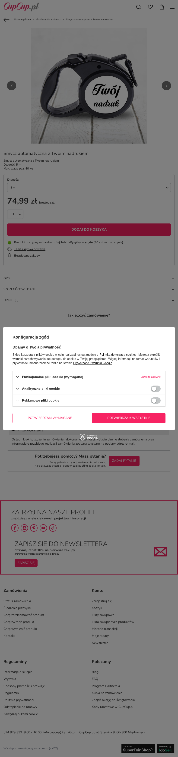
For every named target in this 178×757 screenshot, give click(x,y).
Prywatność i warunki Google (92, 362)
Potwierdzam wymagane (50, 418)
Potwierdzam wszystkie (128, 418)
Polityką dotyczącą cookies (118, 354)
